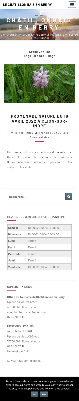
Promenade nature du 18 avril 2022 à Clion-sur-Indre (39, 121)
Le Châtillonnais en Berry (27, 4)
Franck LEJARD (50, 132)
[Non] (74, 389)
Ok (34, 394)
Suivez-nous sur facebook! (24, 360)
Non (44, 394)
